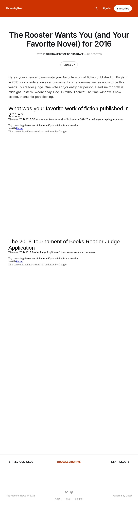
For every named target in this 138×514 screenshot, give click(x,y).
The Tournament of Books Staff (61, 54)
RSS (68, 498)
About (58, 498)
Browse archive (69, 461)
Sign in (106, 8)
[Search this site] (96, 8)
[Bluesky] (66, 492)
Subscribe (123, 8)
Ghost (129, 495)
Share (67, 64)
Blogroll (79, 498)
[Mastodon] (71, 492)
